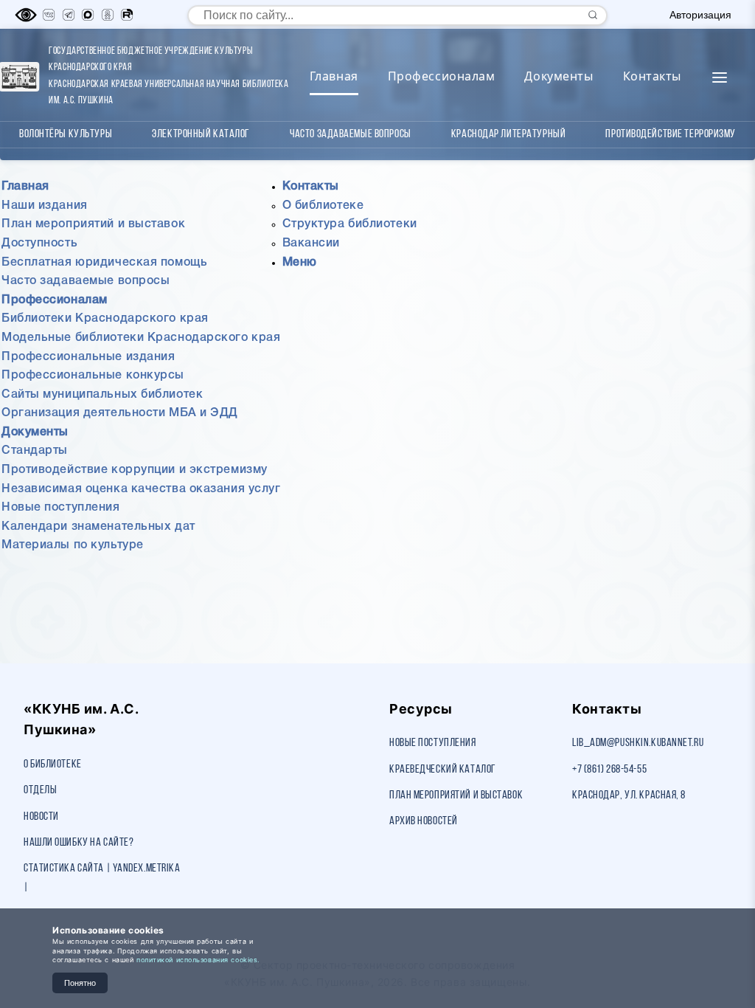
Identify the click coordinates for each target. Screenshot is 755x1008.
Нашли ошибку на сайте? (78, 843)
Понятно (80, 982)
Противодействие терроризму (670, 134)
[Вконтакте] (48, 14)
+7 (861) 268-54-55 (609, 770)
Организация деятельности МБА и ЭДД (119, 413)
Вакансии (311, 243)
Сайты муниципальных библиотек (102, 395)
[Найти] (593, 15)
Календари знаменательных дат (98, 527)
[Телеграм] (68, 14)
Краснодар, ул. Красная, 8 (629, 795)
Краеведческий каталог (442, 770)
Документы (558, 76)
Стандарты (34, 451)
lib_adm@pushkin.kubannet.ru (637, 743)
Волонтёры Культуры (65, 134)
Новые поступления (60, 508)
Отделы (40, 790)
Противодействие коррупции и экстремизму (134, 470)
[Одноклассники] (107, 14)
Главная (334, 76)
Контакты (652, 76)
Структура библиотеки (349, 224)
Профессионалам (441, 76)
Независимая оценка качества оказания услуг (141, 489)
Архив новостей (423, 821)
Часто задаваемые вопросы (350, 134)
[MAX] (87, 14)
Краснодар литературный (508, 134)
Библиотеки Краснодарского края (105, 319)
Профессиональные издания (88, 357)
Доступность (39, 243)
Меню (299, 263)
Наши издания (44, 206)
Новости (41, 817)
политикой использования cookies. (198, 960)
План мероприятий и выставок (93, 224)
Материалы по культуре (72, 545)
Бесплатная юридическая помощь (104, 263)
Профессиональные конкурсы (92, 375)
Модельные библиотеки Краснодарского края (140, 338)
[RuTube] (126, 14)
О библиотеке (323, 206)
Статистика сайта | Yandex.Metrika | (102, 878)
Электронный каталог (201, 134)
